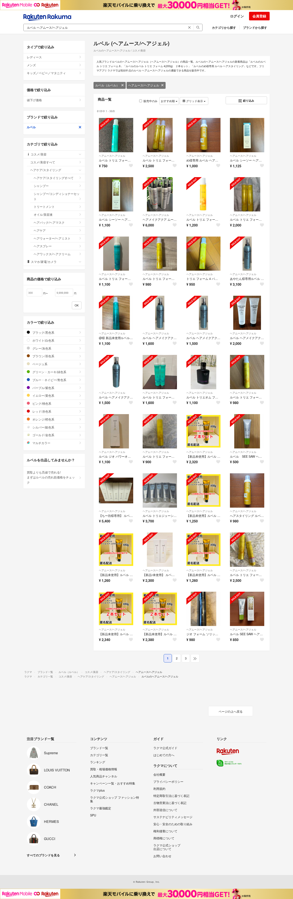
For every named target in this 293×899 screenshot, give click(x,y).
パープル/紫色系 (43, 388)
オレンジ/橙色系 (43, 419)
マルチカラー (41, 443)
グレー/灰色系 (41, 348)
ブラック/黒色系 (43, 332)
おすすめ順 (168, 101)
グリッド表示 (194, 101)
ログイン (237, 16)
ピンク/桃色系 (41, 403)
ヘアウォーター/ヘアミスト (52, 238)
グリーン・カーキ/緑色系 (49, 372)
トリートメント (44, 206)
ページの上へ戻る (231, 711)
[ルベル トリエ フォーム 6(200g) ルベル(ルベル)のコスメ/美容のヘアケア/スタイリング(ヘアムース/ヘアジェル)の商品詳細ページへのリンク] (116, 254)
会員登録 (259, 16)
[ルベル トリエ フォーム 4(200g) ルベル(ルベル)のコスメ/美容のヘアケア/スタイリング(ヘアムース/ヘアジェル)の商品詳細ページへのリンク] (203, 194)
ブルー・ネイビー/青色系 (49, 380)
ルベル (31, 127)
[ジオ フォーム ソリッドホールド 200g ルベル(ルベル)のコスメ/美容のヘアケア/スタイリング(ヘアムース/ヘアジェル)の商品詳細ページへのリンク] (203, 609)
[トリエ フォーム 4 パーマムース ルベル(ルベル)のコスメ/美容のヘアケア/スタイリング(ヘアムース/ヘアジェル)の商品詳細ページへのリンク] (203, 254)
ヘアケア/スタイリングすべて (54, 178)
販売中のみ (150, 101)
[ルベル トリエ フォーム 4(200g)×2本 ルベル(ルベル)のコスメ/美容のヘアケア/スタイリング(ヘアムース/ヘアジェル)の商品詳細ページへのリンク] (247, 194)
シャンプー (41, 186)
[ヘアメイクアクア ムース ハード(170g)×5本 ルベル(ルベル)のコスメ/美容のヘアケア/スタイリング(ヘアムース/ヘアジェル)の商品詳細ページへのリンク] (160, 194)
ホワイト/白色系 (43, 340)
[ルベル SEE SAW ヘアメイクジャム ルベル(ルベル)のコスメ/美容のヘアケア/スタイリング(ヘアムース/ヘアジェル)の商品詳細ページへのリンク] (247, 431)
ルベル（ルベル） (107, 85)
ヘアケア (40, 230)
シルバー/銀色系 (43, 427)
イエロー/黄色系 (43, 395)
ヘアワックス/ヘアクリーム (52, 254)
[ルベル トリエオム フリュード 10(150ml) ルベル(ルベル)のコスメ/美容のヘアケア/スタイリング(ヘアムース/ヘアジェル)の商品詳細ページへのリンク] (203, 372)
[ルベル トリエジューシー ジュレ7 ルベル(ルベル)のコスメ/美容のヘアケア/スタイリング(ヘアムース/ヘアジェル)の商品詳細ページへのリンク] (160, 490)
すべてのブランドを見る (43, 855)
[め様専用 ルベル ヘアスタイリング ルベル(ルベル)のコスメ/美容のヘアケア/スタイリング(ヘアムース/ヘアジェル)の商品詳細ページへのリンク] (203, 135)
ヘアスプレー (43, 246)
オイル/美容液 (43, 214)
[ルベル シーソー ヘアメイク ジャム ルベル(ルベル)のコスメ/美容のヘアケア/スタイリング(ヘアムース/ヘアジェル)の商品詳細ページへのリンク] (116, 194)
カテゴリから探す (224, 27)
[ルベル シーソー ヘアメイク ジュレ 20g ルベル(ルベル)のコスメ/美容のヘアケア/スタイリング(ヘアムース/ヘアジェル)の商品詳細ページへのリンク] (247, 135)
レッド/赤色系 (41, 411)
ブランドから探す (255, 27)
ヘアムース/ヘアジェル (143, 85)
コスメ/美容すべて (42, 162)
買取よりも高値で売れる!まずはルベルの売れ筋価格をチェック (51, 477)
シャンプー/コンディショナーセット (57, 196)
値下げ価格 (34, 100)
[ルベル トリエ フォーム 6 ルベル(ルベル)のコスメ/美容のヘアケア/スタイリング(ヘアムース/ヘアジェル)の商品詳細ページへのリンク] (116, 135)
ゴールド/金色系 (43, 435)
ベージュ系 (39, 364)
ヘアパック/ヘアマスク (49, 222)
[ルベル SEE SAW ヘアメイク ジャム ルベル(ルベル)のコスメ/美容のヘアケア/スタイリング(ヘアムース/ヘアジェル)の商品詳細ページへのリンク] (247, 609)
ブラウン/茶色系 (43, 356)
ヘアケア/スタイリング (45, 170)
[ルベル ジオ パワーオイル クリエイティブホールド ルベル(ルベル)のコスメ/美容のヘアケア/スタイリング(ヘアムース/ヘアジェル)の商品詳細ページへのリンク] (116, 431)
